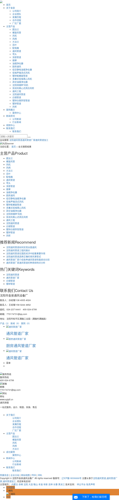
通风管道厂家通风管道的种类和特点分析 (25, 262)
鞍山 (35, 484)
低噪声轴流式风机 (21, 72)
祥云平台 (81, 484)
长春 (55, 484)
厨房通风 (16, 66)
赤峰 (21, 484)
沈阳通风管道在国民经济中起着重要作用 (25, 253)
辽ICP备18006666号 (72, 478)
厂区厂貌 (16, 23)
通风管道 (16, 50)
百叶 (14, 44)
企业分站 (15, 475)
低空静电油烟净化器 (22, 69)
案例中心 (16, 112)
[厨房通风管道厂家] (16, 338)
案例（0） (26, 323)
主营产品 (10, 26)
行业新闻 (16, 121)
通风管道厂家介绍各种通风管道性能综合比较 (28, 259)
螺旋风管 (16, 32)
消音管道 (16, 57)
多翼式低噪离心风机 (22, 78)
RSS (34, 475)
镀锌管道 (16, 103)
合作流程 (16, 20)
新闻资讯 (10, 115)
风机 (14, 35)
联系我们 (10, 128)
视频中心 (10, 125)
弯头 (14, 54)
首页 (8, 4)
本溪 (40, 484)
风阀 (14, 38)
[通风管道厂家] (14, 326)
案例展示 (10, 109)
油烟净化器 (17, 63)
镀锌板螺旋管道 (20, 75)
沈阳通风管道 (18, 94)
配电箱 (15, 47)
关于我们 (10, 414)
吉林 (50, 484)
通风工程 (16, 91)
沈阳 (26, 484)
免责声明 (90, 484)
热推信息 (4, 475)
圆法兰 (15, 29)
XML (40, 475)
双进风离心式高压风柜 (23, 88)
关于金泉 (10, 7)
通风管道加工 (41, 139)
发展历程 (16, 17)
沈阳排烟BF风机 (20, 84)
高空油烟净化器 (20, 81)
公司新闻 (16, 118)
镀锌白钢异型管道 (21, 100)
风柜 (14, 106)
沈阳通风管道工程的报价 (18, 250)
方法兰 (15, 41)
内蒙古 (14, 484)
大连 (31, 484)
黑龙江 (61, 484)
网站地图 (25, 475)
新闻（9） (15, 323)
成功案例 (10, 451)
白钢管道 (16, 97)
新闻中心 (10, 458)
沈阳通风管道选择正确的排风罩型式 (23, 256)
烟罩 (14, 60)
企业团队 (16, 13)
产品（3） (5, 323)
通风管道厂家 (28, 139)
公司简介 (16, 10)
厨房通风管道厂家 (21, 345)
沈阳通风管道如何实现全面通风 (21, 247)
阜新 (45, 484)
